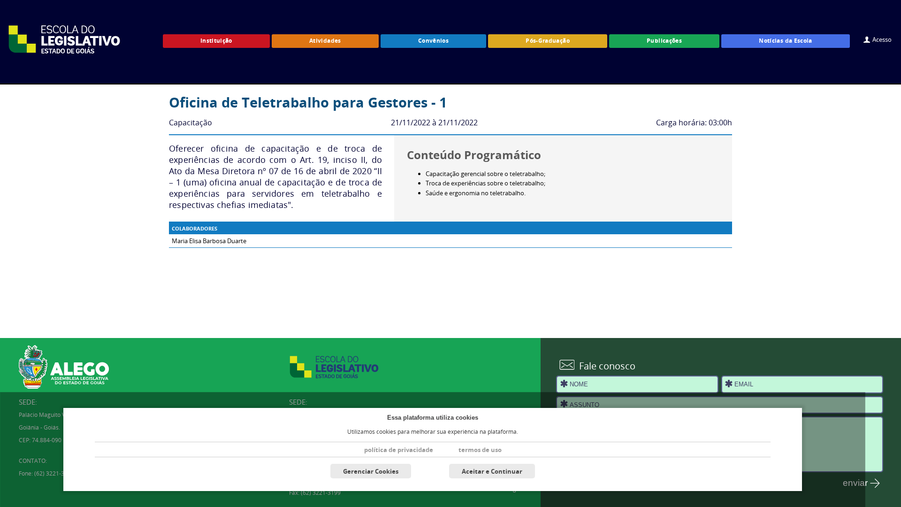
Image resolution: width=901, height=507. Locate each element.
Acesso (882, 39)
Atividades (325, 41)
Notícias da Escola (785, 41)
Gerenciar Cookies (370, 471)
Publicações (664, 41)
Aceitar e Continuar (492, 471)
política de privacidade (398, 450)
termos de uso (480, 450)
